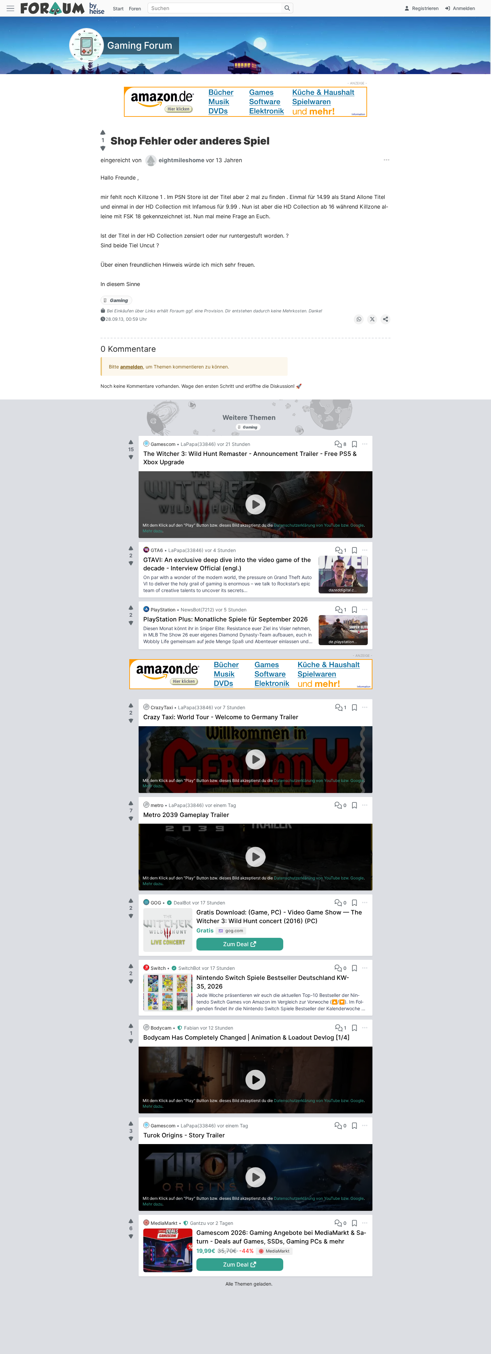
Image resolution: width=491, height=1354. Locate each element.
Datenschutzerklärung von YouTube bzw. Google (319, 525)
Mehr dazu (152, 530)
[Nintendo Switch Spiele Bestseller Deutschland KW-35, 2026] (169, 993)
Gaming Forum (139, 45)
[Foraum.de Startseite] (65, 8)
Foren (135, 8)
